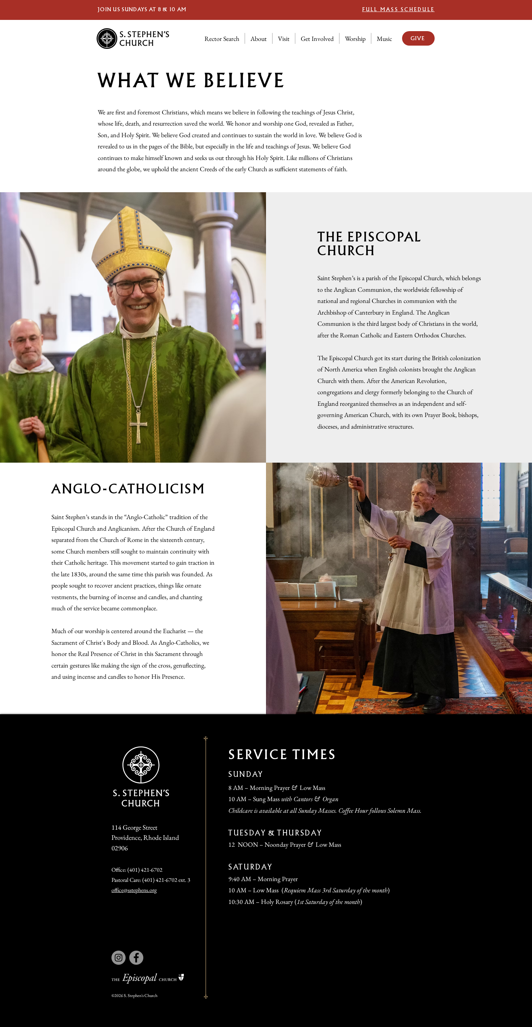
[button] (258, 38)
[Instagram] (118, 958)
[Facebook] (136, 958)
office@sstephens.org (134, 890)
